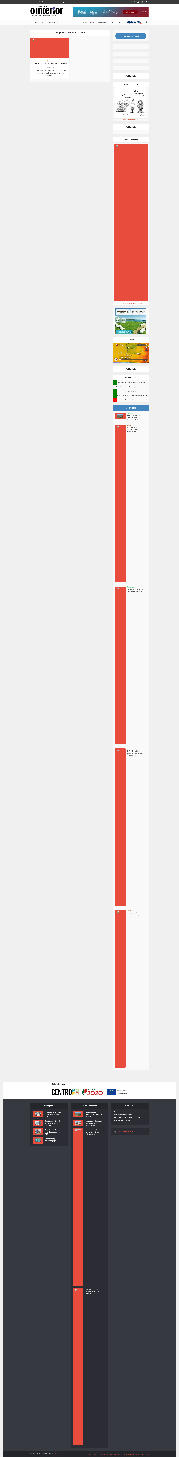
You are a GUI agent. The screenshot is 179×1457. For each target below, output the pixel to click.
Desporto (52, 22)
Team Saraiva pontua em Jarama (50, 63)
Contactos (33, 2)
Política (73, 22)
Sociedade (102, 22)
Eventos (113, 22)
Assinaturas (124, 22)
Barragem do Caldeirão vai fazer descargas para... (135, 915)
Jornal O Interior (125, 1131)
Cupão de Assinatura (128, 1454)
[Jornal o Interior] (46, 10)
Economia (63, 22)
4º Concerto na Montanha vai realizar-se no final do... (134, 429)
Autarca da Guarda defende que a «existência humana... (134, 417)
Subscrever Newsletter (54, 2)
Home (34, 22)
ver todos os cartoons (130, 120)
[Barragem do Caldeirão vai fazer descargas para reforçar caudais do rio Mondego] (121, 989)
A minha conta (71, 2)
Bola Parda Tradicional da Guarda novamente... (135, 590)
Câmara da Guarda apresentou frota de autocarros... (92, 1292)
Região (92, 22)
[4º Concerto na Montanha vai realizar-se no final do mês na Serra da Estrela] (121, 503)
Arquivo (64, 2)
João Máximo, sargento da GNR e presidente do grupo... (54, 1114)
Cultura (42, 22)
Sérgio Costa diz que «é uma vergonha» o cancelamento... (93, 1123)
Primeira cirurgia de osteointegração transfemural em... (51, 1141)
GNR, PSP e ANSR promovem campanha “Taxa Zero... (134, 753)
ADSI (56, 1453)
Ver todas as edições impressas (131, 303)
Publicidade (109, 1454)
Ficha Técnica (42, 2)
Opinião (82, 22)
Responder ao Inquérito (131, 36)
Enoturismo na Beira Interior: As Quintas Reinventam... (92, 1132)
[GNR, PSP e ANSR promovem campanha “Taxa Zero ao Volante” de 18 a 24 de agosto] (121, 827)
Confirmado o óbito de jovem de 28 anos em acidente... (52, 1123)
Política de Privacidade (142, 1454)
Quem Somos (92, 1454)
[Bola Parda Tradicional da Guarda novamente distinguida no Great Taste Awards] (121, 665)
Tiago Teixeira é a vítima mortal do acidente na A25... (53, 1132)
